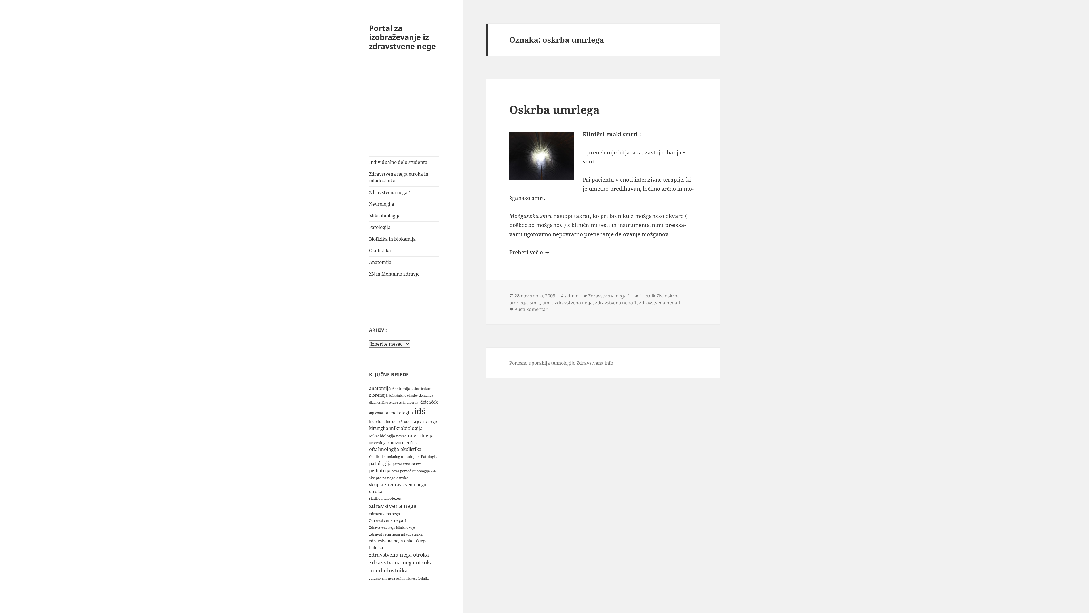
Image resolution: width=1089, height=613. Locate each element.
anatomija (380, 388)
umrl (547, 302)
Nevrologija (381, 204)
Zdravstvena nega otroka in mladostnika (398, 177)
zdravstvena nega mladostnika (396, 534)
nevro (401, 435)
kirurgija (378, 428)
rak (433, 471)
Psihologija (421, 471)
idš (419, 411)
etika (379, 413)
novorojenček (404, 442)
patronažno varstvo (407, 464)
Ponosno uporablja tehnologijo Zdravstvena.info (561, 363)
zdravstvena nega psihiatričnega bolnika (399, 578)
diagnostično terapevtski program (394, 402)
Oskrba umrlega (554, 109)
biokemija (378, 395)
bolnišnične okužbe (403, 396)
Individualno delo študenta (398, 162)
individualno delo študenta (392, 421)
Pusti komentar (531, 309)
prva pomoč (401, 471)
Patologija (380, 227)
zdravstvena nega (393, 506)
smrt (535, 302)
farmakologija (398, 412)
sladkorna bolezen (385, 498)
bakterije (428, 389)
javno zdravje (427, 421)
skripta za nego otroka (388, 477)
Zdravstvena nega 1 (390, 192)
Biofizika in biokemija (392, 239)
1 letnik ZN (651, 296)
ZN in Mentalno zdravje (394, 274)
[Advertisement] (404, 114)
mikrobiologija (406, 428)
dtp (371, 413)
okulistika (410, 449)
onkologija (410, 456)
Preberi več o (530, 252)
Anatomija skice (406, 388)
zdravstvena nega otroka (399, 554)
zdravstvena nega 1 (386, 513)
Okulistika (380, 250)
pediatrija (380, 470)
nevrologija (421, 435)
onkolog (393, 457)
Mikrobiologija (385, 216)
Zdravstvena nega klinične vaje (392, 527)
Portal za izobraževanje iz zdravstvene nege (402, 37)
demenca (426, 395)
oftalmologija (384, 449)
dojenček (429, 402)
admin (572, 296)
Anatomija (380, 262)
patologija (380, 463)
